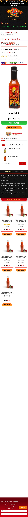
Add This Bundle (22, 163)
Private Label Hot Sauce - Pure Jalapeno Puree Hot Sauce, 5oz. (6, 222)
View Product (7, 234)
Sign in (10, 19)
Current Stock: (14, 113)
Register (14, 19)
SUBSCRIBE (22, 507)
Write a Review (16, 55)
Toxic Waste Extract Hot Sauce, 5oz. (14, 148)
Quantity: (11, 119)
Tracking (18, 19)
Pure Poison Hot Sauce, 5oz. (13, 156)
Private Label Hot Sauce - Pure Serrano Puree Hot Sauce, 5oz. (20, 258)
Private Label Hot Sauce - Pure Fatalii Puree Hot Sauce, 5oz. (7, 258)
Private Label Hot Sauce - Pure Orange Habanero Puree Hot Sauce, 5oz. (7, 294)
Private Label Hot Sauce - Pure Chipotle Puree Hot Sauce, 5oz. (20, 222)
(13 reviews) (10, 55)
